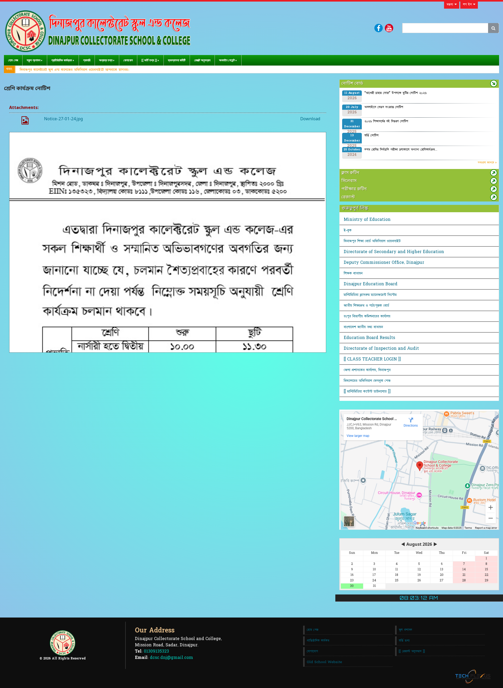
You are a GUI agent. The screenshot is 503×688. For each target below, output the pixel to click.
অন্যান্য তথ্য (105, 60)
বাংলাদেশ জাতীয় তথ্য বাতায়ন (363, 327)
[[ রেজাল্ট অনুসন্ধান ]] (412, 651)
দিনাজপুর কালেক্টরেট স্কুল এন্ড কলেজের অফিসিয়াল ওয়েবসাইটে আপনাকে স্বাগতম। (74, 69)
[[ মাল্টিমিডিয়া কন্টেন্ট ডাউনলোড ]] (367, 391)
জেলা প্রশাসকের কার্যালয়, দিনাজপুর (367, 370)
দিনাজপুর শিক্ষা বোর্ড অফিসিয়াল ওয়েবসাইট (372, 241)
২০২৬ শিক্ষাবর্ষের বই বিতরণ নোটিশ (386, 121)
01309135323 (156, 651)
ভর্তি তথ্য (404, 640)
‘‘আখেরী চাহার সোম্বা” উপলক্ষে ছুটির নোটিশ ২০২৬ (395, 93)
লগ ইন (468, 4)
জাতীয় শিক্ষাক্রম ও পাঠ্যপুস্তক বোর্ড (366, 305)
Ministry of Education (367, 219)
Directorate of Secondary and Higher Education (394, 251)
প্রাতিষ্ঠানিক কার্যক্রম (61, 60)
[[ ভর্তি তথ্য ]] (149, 60)
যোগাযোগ (128, 60)
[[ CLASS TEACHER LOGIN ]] (372, 359)
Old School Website (324, 662)
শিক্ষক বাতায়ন (353, 273)
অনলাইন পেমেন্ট (227, 60)
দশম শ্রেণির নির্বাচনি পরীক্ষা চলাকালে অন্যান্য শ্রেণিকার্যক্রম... (400, 150)
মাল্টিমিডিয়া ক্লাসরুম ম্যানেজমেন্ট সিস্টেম (370, 294)
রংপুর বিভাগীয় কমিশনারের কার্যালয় (367, 316)
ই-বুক (348, 230)
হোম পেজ (13, 60)
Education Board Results (369, 337)
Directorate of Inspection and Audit (381, 348)
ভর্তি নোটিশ (371, 135)
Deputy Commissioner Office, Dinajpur (384, 262)
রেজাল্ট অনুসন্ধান (202, 60)
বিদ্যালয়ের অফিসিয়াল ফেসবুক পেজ (367, 380)
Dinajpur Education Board (370, 284)
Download (310, 119)
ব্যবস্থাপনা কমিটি (176, 60)
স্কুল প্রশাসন (33, 60)
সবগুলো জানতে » (487, 162)
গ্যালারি (86, 60)
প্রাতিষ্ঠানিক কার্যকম (318, 640)
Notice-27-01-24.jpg (63, 119)
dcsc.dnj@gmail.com (171, 657)
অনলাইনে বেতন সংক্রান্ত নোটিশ (383, 107)
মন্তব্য (451, 4)
